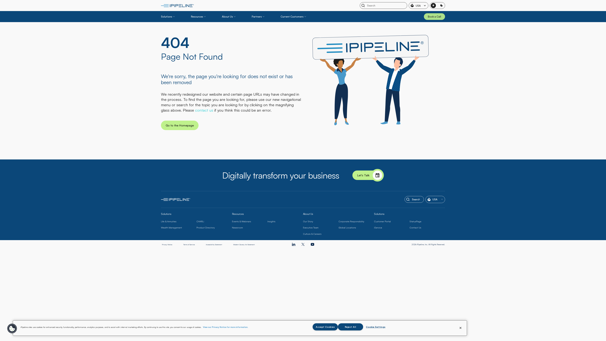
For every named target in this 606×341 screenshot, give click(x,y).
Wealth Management (171, 227)
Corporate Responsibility (351, 221)
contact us (204, 110)
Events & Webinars (241, 221)
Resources (197, 16)
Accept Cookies (325, 326)
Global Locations (347, 227)
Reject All (350, 326)
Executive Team (310, 227)
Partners (257, 16)
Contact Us (415, 227)
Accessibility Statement (214, 244)
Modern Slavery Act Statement (244, 244)
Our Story (308, 221)
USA (418, 5)
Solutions (166, 16)
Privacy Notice (167, 244)
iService (378, 227)
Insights (271, 221)
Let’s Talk (363, 175)
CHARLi (200, 221)
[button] (12, 328)
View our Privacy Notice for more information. (225, 327)
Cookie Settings (375, 326)
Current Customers (292, 16)
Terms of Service (189, 244)
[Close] (460, 327)
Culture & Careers (312, 234)
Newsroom (237, 227)
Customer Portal (382, 221)
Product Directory (205, 227)
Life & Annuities (168, 221)
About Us (227, 16)
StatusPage (415, 221)
